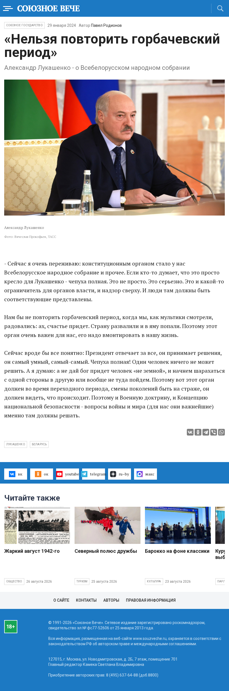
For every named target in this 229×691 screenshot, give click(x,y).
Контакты (86, 600)
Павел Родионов (106, 25)
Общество (14, 581)
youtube (72, 474)
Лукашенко (15, 444)
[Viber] (213, 432)
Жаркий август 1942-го (32, 551)
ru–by (124, 474)
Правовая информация (151, 600)
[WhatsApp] (221, 432)
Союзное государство (24, 25)
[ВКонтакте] (190, 432)
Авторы (111, 600)
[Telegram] (205, 432)
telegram (97, 474)
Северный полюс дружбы (106, 551)
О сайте (61, 600)
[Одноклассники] (198, 432)
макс (149, 474)
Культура (154, 581)
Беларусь (39, 444)
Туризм (82, 581)
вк (20, 474)
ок (46, 474)
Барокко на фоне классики (177, 551)
